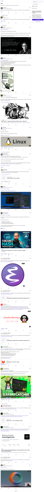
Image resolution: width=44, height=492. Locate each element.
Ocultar (29, 137)
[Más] (30, 12)
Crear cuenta (38, 19)
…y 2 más (12, 399)
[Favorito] (15, 12)
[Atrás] (1, 1)
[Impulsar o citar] (8, 12)
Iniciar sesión (38, 21)
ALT (12, 90)
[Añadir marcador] (23, 12)
